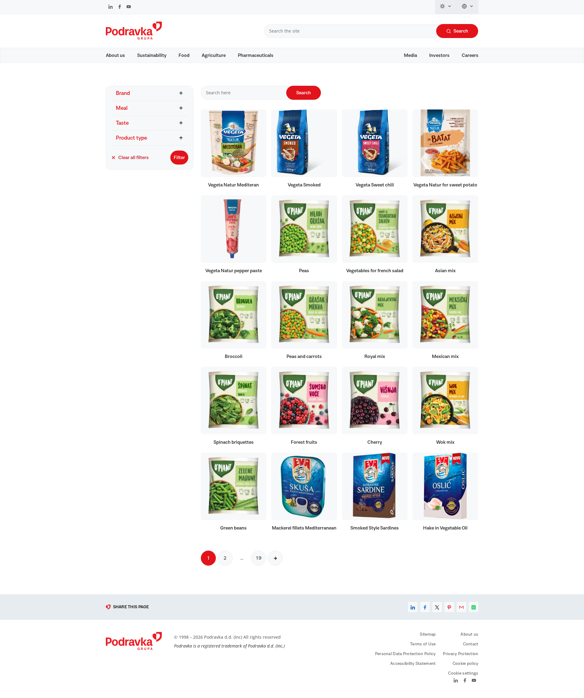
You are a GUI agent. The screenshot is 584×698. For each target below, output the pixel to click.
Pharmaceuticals (255, 55)
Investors (439, 55)
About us (115, 55)
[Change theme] (446, 7)
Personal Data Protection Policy (405, 654)
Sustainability (151, 55)
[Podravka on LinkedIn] (110, 7)
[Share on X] (437, 607)
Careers (470, 55)
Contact (470, 644)
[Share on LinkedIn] (413, 607)
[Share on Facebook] (425, 607)
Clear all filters (133, 157)
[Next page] (275, 558)
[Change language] (467, 7)
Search (461, 31)
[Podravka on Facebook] (119, 7)
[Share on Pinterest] (449, 607)
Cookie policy (465, 664)
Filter (179, 157)
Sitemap (428, 634)
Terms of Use (423, 644)
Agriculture (214, 55)
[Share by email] (461, 607)
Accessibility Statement (413, 664)
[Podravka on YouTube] (129, 7)
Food (184, 55)
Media (410, 55)
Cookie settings (463, 673)
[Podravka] (134, 38)
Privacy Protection (460, 654)
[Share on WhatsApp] (473, 607)
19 (258, 558)
